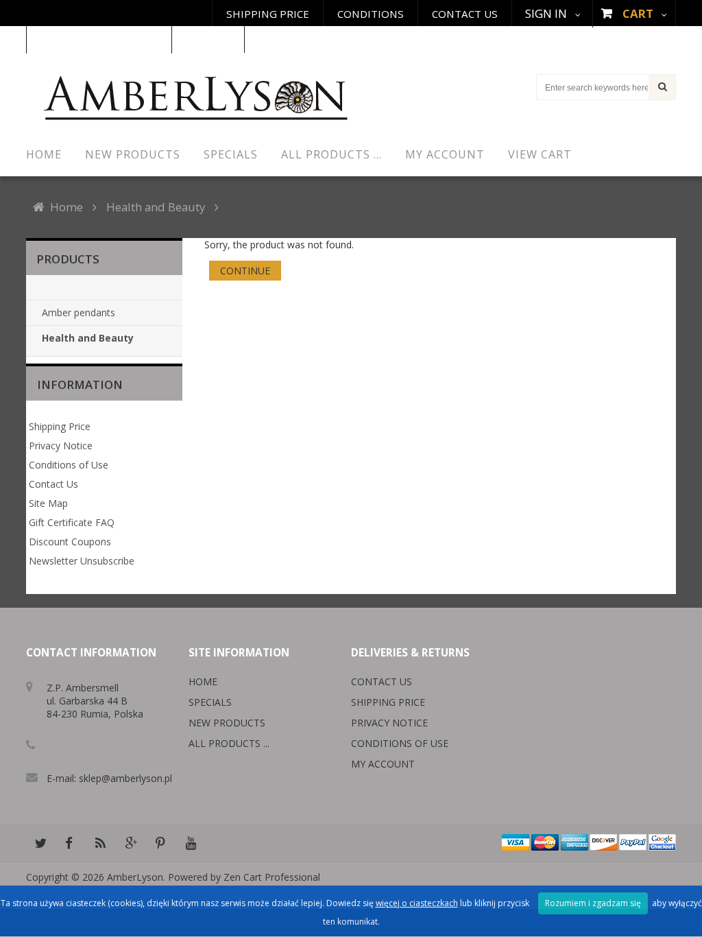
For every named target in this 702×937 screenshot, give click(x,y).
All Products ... (229, 743)
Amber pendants (78, 312)
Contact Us (465, 14)
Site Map (48, 503)
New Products (227, 722)
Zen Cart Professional (271, 876)
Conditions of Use (68, 464)
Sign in (546, 13)
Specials (210, 702)
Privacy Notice (61, 445)
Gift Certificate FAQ (71, 522)
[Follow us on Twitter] (39, 843)
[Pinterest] (160, 843)
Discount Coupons (70, 541)
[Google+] (130, 843)
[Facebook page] (70, 843)
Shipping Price (267, 14)
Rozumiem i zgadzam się (593, 903)
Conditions (370, 14)
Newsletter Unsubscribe (81, 560)
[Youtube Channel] (190, 843)
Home (66, 207)
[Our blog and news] (100, 843)
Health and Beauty (155, 207)
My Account (383, 763)
